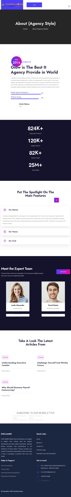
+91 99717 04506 (45, 476)
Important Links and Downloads (46, 453)
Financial (5, 357)
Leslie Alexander (17, 305)
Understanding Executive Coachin (14, 364)
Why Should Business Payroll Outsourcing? (16, 388)
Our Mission (13, 210)
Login (34, 5)
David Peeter (53, 305)
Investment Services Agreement (10, 472)
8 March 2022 (5, 371)
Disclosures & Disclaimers (8, 476)
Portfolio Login (41, 450)
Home (25, 29)
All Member (63, 271)
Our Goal (12, 241)
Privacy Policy (5, 469)
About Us (39, 443)
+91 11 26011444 (45, 480)
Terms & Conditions (6, 465)
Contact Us (40, 446)
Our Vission (13, 232)
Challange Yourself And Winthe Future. (52, 364)
